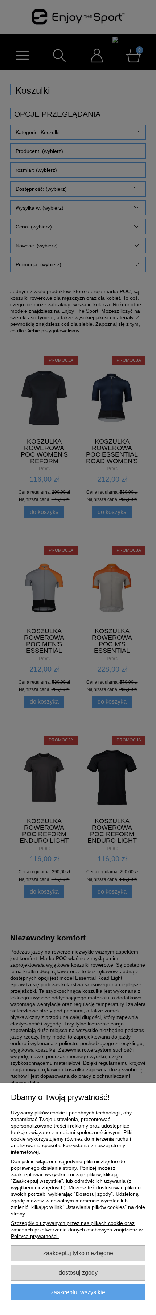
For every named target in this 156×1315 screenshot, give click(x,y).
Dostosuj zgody (78, 1272)
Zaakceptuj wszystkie (78, 1292)
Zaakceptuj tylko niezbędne (78, 1253)
